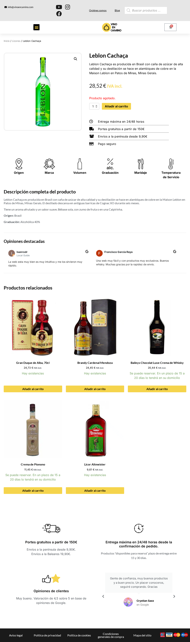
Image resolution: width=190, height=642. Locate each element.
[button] (36, 27)
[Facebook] (59, 13)
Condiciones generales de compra (111, 635)
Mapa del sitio (142, 635)
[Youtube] (59, 7)
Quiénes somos (98, 10)
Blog (117, 10)
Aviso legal (16, 635)
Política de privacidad (47, 635)
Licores (16, 41)
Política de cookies (79, 635)
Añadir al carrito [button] (33, 389)
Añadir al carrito (116, 106)
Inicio (7, 41)
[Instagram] (67, 7)
